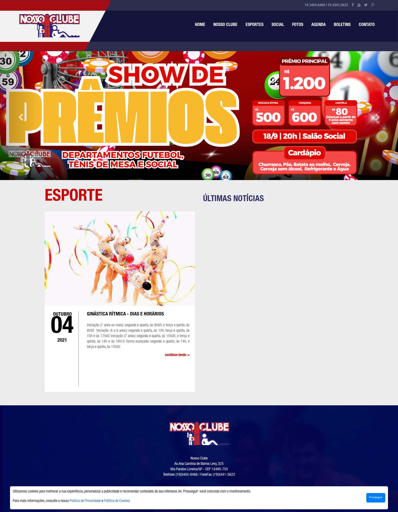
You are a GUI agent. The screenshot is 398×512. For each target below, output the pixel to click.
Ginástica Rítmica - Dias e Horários (125, 314)
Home (200, 25)
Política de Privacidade (85, 501)
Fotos (297, 25)
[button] (20, 115)
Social (278, 25)
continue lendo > (177, 355)
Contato (367, 25)
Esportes (254, 25)
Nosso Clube (225, 25)
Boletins (342, 25)
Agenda (318, 25)
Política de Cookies (117, 501)
